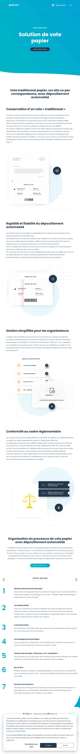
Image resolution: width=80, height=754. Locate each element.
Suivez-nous (61, 5)
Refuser (65, 745)
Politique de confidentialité (15, 731)
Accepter (48, 745)
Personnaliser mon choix (31, 745)
